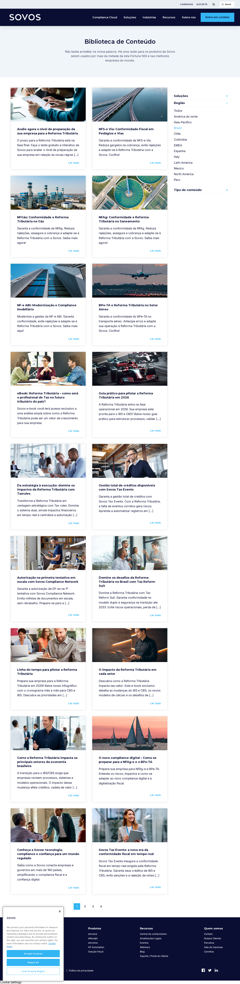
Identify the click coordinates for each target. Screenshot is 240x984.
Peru (177, 179)
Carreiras (186, 4)
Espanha (179, 151)
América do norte (186, 116)
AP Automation (96, 947)
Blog (142, 951)
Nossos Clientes (212, 938)
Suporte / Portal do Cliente (154, 956)
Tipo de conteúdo (188, 190)
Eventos (144, 942)
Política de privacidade (81, 970)
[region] (33, 943)
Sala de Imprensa (213, 947)
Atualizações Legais (150, 938)
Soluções (181, 96)
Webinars (145, 947)
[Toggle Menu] (213, 4)
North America (184, 174)
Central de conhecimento (153, 933)
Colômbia (180, 139)
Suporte (202, 4)
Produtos (94, 928)
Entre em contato (217, 17)
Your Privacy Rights (33, 971)
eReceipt (93, 938)
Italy (177, 156)
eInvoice (92, 933)
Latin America (183, 162)
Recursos (146, 928)
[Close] (59, 911)
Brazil (178, 128)
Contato (208, 933)
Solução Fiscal (95, 951)
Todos (178, 110)
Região (179, 103)
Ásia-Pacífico (183, 122)
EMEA (178, 145)
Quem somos (213, 928)
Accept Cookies (33, 953)
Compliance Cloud (104, 17)
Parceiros (209, 942)
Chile (177, 133)
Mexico (179, 168)
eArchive (93, 942)
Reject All (33, 962)
